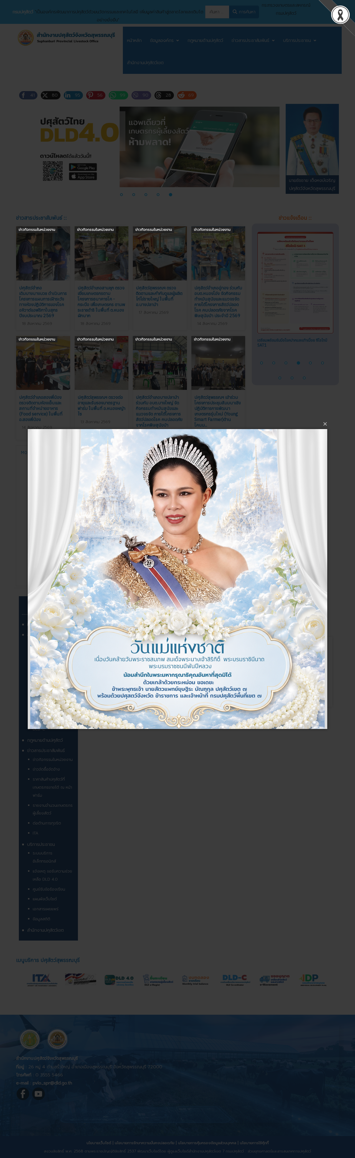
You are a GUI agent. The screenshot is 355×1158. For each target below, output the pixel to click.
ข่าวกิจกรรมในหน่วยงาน (37, 229)
